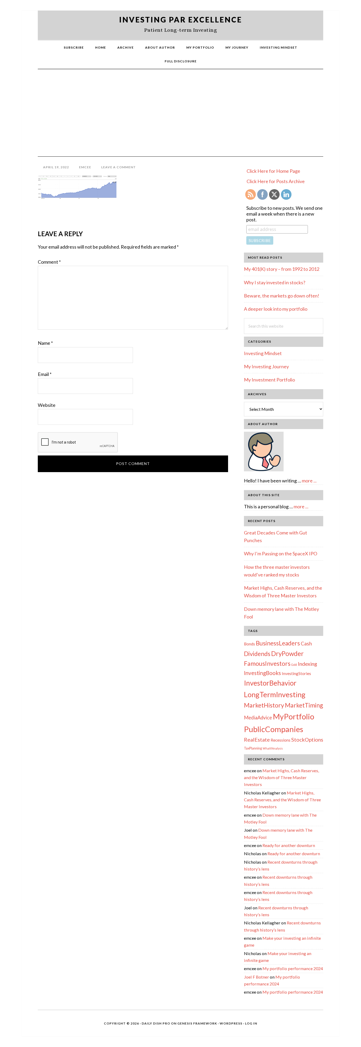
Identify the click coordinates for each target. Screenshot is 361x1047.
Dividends (257, 653)
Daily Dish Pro (156, 1023)
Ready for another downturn (288, 845)
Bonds (249, 643)
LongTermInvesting (275, 694)
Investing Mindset (263, 353)
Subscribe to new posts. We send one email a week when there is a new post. (284, 213)
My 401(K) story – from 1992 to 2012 (281, 269)
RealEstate (257, 739)
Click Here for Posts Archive (276, 181)
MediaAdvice (258, 717)
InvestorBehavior (270, 683)
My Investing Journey (266, 366)
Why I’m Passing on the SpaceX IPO (280, 553)
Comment (49, 262)
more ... (309, 480)
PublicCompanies (273, 729)
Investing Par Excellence (180, 19)
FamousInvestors (267, 663)
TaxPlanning (253, 748)
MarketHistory (264, 705)
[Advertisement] (180, 117)
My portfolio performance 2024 (292, 968)
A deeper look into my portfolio (275, 309)
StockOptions (307, 739)
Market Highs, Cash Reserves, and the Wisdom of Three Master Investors (281, 777)
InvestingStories (296, 673)
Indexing (307, 663)
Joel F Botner (256, 976)
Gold (294, 664)
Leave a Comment (118, 167)
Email (45, 374)
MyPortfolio (293, 716)
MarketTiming (304, 705)
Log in (251, 1023)
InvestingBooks (262, 673)
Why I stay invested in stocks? (274, 282)
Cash (306, 643)
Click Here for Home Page (273, 171)
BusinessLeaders (278, 643)
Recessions (280, 740)
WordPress (231, 1023)
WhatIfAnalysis (273, 748)
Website (46, 405)
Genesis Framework (197, 1023)
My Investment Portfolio (269, 380)
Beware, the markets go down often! (281, 296)
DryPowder (287, 653)
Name (45, 343)
